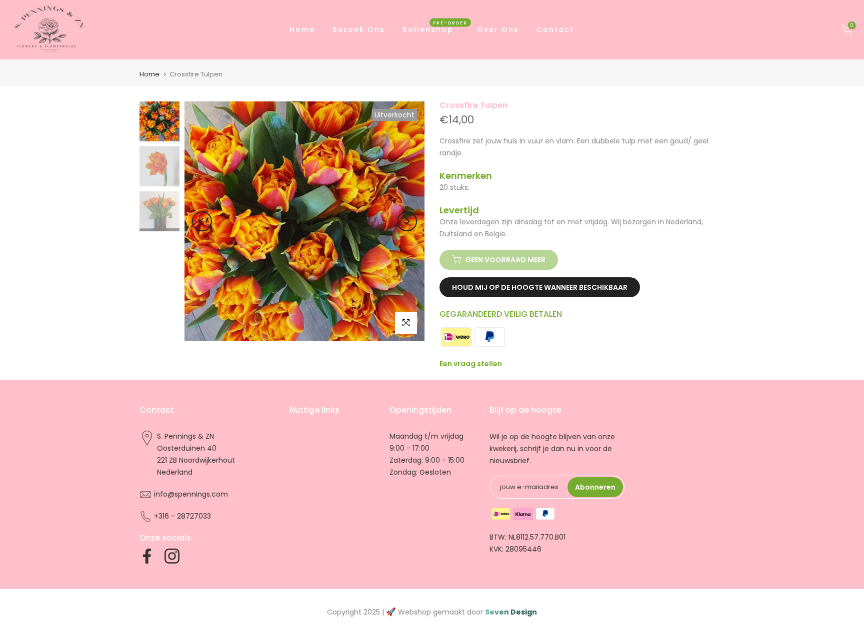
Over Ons (498, 29)
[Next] (407, 221)
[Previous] (202, 221)
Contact (555, 29)
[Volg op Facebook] (147, 556)
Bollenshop (435, 28)
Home (302, 29)
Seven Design (511, 612)
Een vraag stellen (471, 364)
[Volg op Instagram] (172, 556)
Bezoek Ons (358, 29)
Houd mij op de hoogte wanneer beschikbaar (540, 287)
